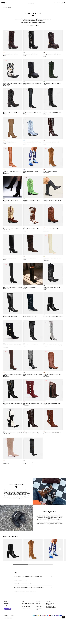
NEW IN (15, 1)
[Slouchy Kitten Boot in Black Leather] (33, 303)
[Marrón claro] (4, 169)
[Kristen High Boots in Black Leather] (12, 244)
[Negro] (24, 52)
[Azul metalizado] (24, 140)
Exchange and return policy (27, 604)
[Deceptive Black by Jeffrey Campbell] (12, 303)
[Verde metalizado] (24, 198)
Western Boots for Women (53, 561)
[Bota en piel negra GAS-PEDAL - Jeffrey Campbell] (33, 70)
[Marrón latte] (44, 401)
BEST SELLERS (21, 1)
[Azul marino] (24, 169)
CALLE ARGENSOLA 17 (50, 603)
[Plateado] (44, 343)
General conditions (39, 608)
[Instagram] (4, 605)
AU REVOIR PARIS (7, 603)
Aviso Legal (38, 603)
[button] (6, 549)
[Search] (62, 3)
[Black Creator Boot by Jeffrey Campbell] (33, 331)
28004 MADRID (48, 604)
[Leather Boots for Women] (12, 550)
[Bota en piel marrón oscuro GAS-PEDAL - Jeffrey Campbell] (53, 40)
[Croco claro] (44, 431)
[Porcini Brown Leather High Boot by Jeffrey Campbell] (33, 419)
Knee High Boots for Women (33, 561)
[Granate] (24, 401)
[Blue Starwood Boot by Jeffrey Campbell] (33, 157)
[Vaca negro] (4, 431)
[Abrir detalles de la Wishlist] (63, 617)
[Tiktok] (6, 605)
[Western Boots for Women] (53, 550)
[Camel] (4, 140)
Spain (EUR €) (6, 615)
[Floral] (4, 81)
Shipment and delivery (26, 606)
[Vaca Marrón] (24, 227)
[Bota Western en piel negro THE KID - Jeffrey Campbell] (53, 274)
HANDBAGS (41, 1)
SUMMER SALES (28, 1)
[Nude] (4, 460)
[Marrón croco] (44, 140)
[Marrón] (4, 52)
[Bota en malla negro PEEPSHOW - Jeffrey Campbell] (33, 360)
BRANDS (46, 1)
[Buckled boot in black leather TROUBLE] (33, 40)
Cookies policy (38, 606)
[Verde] (44, 81)
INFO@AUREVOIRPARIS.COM (51, 607)
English (54, 2)
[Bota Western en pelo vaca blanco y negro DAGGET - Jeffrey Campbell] (12, 419)
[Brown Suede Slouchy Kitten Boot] (33, 244)
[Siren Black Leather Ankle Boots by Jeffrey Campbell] (53, 303)
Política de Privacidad (40, 604)
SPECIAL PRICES (31, 3)
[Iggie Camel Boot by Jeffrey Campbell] (12, 128)
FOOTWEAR (35, 1)
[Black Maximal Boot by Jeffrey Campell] (12, 187)
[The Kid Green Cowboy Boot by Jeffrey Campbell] (53, 70)
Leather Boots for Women (13, 561)
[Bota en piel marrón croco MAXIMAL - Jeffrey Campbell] (53, 128)
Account (58, 2)
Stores (37, 609)
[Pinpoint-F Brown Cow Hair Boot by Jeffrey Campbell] (33, 215)
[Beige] (44, 256)
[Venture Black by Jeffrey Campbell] (33, 274)
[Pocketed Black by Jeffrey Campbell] (33, 448)
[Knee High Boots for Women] (33, 550)
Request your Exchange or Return (28, 603)
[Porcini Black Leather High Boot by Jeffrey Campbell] (12, 390)
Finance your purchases (26, 608)
